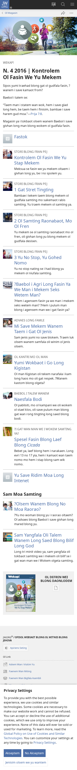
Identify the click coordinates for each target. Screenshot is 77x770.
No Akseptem (34, 753)
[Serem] (63, 13)
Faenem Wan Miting (17, 672)
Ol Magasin (11, 12)
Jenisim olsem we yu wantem (25, 762)
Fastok (20, 137)
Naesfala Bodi (28, 399)
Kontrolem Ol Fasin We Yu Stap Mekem (40, 160)
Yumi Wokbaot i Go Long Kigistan (39, 365)
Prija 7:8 (36, 114)
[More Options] (71, 13)
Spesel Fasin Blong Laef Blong (37, 442)
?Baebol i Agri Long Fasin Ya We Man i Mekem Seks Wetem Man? (42, 289)
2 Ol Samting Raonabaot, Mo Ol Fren (43, 223)
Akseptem (12, 753)
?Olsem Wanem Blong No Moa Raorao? (40, 506)
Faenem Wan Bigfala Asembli (22, 678)
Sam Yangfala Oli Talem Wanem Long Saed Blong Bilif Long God (44, 540)
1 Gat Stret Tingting (33, 190)
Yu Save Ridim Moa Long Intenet (39, 478)
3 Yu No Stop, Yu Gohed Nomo (37, 260)
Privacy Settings (44, 742)
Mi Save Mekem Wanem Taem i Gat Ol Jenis (38, 328)
